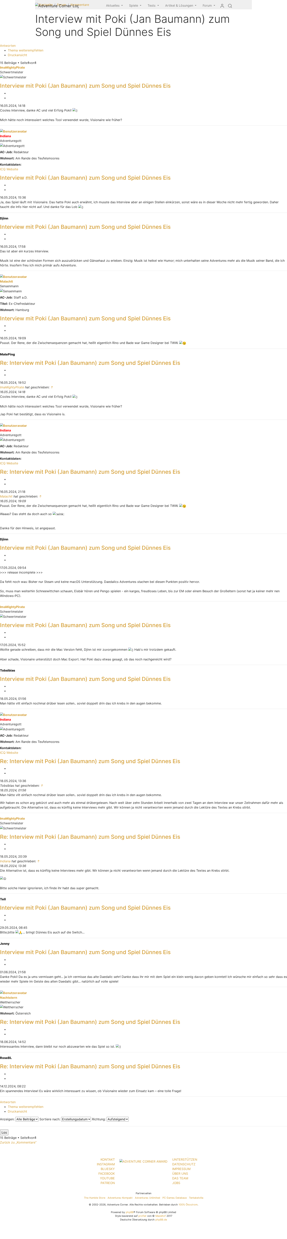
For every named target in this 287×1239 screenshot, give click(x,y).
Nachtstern (8, 998)
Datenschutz (183, 1164)
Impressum (181, 1169)
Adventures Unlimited (147, 1197)
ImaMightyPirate (12, 67)
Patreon (108, 1183)
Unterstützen (184, 1159)
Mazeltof (160, 1215)
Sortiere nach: (50, 1119)
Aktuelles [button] (113, 5)
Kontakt (108, 1159)
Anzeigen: (7, 1119)
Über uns (180, 1173)
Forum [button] (208, 5)
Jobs (176, 1183)
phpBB (130, 1212)
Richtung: (99, 1119)
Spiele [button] (134, 5)
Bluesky (108, 1169)
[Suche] (230, 6)
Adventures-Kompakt (120, 1197)
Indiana (5, 136)
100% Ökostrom (188, 1204)
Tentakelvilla (196, 1197)
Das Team (180, 1178)
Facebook (106, 1173)
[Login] (222, 6)
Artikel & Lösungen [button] (179, 5)
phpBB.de (161, 1219)
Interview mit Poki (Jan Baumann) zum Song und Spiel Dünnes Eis (85, 85)
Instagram (106, 1164)
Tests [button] (152, 5)
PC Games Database (174, 1197)
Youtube (107, 1178)
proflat (142, 1215)
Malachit (6, 281)
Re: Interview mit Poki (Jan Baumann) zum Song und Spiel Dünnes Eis (90, 363)
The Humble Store (94, 1197)
